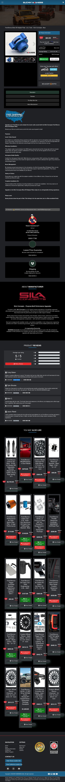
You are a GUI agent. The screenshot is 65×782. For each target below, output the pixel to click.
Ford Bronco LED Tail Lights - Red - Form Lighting (54, 637)
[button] (34, 44)
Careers (21, 750)
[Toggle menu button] (2, 2)
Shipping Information (10, 749)
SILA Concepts (55, 54)
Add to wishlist (54, 59)
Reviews (32, 96)
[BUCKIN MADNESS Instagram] (13, 768)
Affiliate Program (9, 752)
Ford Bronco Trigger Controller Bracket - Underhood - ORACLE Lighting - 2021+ (11, 586)
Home (6, 745)
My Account (22, 745)
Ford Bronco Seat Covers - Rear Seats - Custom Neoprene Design (54, 585)
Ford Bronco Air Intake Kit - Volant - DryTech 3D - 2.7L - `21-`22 (39, 584)
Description (32, 92)
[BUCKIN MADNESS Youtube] (19, 768)
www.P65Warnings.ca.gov (44, 209)
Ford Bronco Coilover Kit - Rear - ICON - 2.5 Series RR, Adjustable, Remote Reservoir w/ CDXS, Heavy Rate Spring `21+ (11, 468)
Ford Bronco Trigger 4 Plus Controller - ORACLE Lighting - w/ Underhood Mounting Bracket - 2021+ (39, 641)
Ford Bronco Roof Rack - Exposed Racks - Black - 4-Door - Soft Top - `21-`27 (11, 638)
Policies (21, 749)
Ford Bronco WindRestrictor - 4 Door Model (25, 461)
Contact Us (8, 750)
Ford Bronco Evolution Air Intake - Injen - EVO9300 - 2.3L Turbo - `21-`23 (39, 694)
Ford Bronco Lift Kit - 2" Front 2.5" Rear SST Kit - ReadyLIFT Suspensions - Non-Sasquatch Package (39, 524)
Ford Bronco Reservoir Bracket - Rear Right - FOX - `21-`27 (54, 463)
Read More (32, 255)
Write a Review (19, 364)
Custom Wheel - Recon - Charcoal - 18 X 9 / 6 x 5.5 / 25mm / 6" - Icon (54, 694)
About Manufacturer (33, 104)
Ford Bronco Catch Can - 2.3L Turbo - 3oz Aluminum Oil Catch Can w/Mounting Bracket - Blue (25, 522)
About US (21, 747)
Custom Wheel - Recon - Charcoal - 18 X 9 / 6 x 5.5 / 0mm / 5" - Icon (11, 693)
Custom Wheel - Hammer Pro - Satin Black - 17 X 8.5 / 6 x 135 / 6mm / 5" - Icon (39, 464)
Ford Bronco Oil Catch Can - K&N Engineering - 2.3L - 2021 (25, 584)
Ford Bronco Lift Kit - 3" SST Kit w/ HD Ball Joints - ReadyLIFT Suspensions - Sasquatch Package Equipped (25, 696)
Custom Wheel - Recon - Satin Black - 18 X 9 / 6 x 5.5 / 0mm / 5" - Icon (25, 638)
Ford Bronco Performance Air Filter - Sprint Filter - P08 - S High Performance (11, 521)
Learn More (53, 69)
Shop (6, 747)
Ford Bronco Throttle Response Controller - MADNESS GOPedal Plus (54, 521)
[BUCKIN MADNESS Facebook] (7, 768)
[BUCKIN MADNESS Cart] (63, 2)
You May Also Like (32, 100)
